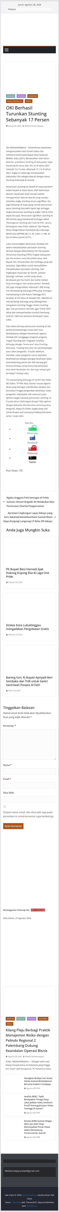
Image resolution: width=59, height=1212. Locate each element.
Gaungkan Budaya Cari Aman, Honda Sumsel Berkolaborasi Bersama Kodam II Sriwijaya (38, 1081)
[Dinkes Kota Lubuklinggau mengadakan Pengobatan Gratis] (29, 594)
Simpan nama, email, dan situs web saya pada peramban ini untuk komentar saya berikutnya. (28, 814)
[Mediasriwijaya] (29, 15)
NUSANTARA (32, 96)
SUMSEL (28, 101)
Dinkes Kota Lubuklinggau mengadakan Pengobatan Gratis (27, 627)
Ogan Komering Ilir (14, 101)
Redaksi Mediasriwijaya (34, 126)
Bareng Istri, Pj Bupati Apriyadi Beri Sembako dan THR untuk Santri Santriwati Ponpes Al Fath (29, 681)
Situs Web (8, 792)
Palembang (43, 1019)
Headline (10, 96)
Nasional (21, 96)
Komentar (9, 725)
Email (7, 779)
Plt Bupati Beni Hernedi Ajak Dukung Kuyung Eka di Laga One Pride (27, 572)
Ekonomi (10, 1019)
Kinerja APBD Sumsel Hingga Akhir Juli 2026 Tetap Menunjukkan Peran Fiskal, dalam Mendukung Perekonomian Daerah (38, 1127)
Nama (7, 765)
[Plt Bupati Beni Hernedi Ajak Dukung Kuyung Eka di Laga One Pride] (29, 538)
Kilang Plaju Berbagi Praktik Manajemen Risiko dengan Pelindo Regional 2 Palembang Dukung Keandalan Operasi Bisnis (28, 1040)
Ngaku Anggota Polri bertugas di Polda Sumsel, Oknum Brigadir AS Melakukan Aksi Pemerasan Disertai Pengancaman (30, 502)
